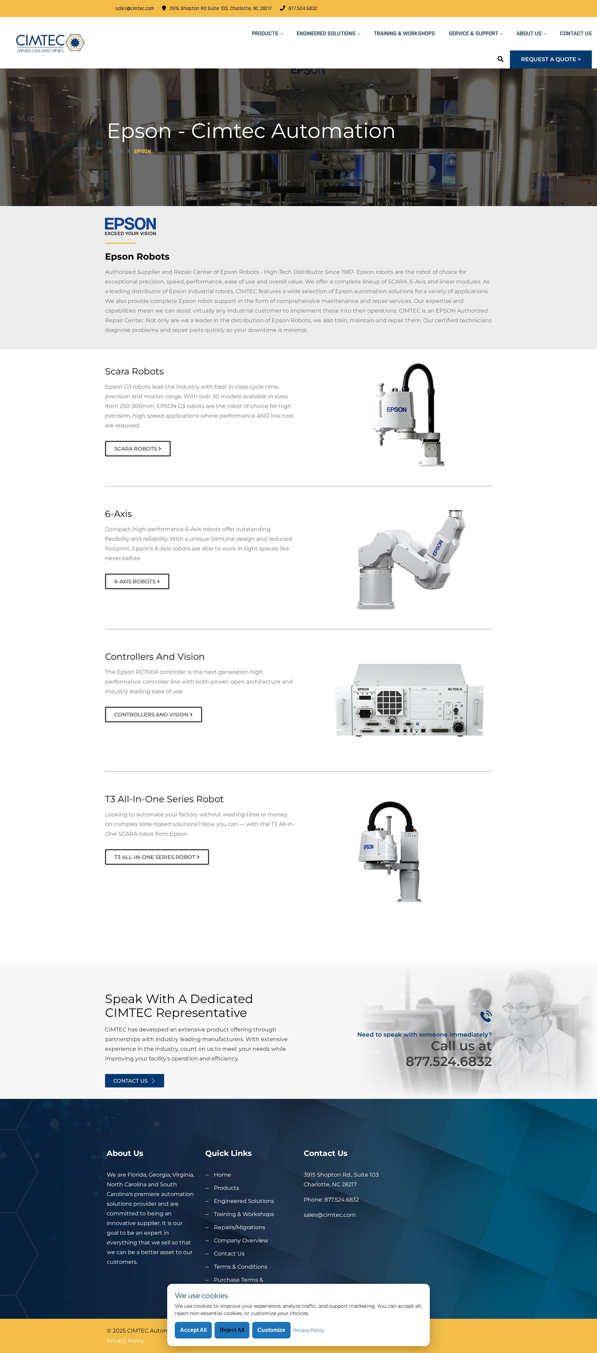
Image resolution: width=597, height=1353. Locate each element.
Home (116, 151)
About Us (529, 33)
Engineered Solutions (326, 33)
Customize (271, 1330)
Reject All (232, 1330)
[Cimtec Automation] (74, 43)
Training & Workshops (404, 33)
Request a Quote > (551, 59)
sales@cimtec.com (134, 8)
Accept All (193, 1330)
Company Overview (241, 1240)
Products (265, 33)
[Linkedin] (487, 8)
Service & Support (473, 33)
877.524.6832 (302, 8)
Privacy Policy (125, 1340)
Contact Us (576, 33)
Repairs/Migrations (239, 1227)
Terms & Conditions (240, 1266)
